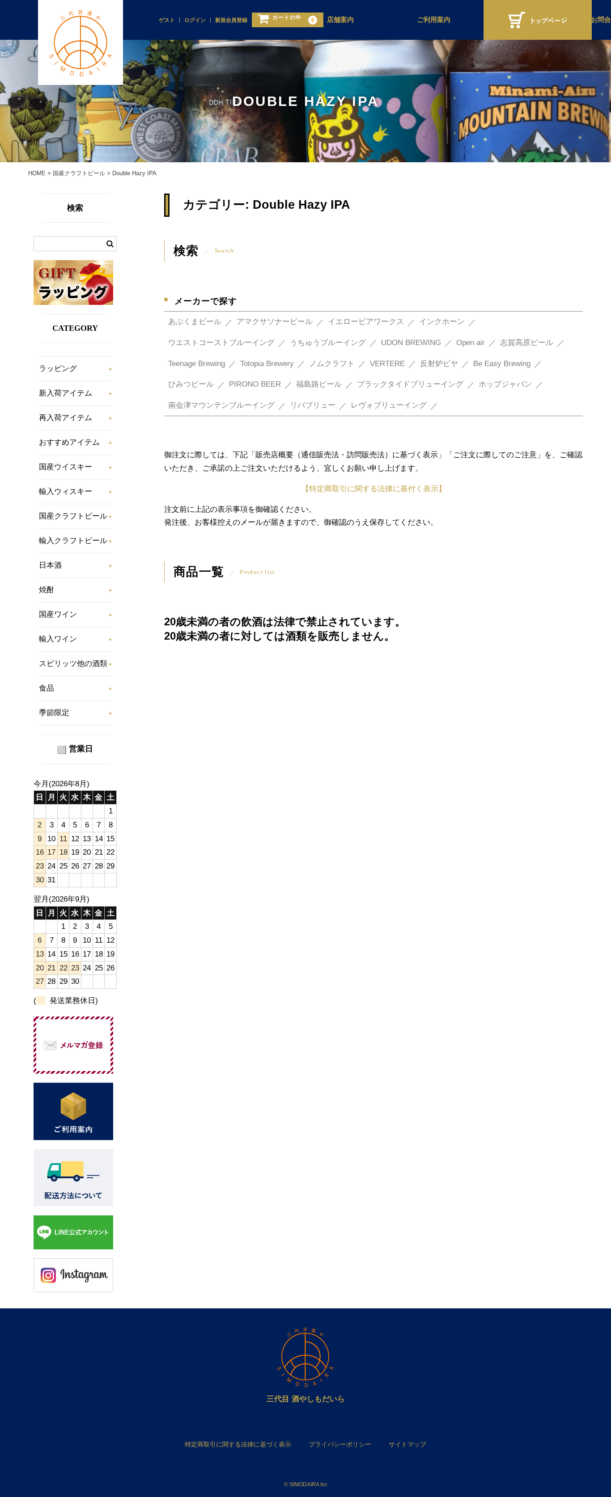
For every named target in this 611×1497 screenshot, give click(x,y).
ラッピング (58, 368)
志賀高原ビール (526, 342)
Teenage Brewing (196, 363)
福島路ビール (319, 384)
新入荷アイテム (65, 393)
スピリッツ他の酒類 (73, 663)
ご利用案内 (433, 19)
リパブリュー (312, 405)
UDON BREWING (411, 342)
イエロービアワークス (366, 321)
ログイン (195, 20)
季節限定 (54, 712)
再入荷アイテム (65, 417)
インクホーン (442, 321)
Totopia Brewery (267, 363)
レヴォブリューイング (389, 405)
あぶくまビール (194, 321)
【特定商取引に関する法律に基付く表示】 (373, 489)
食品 (46, 688)
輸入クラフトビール (73, 540)
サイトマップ (407, 1444)
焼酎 (46, 590)
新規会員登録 (231, 20)
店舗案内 (340, 19)
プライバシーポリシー (340, 1444)
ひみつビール (191, 384)
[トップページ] (538, 20)
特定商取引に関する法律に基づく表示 (238, 1444)
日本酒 (50, 565)
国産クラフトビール (73, 516)
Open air (470, 342)
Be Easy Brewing (501, 363)
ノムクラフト (332, 363)
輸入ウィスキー (65, 491)
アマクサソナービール (275, 321)
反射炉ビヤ (439, 363)
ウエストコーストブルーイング (221, 342)
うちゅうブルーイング (328, 342)
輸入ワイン (58, 639)
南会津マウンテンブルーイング (221, 405)
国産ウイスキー (65, 467)
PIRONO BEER (255, 384)
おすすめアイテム (69, 442)
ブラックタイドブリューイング (410, 384)
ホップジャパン (505, 384)
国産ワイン (58, 614)
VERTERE (387, 363)
